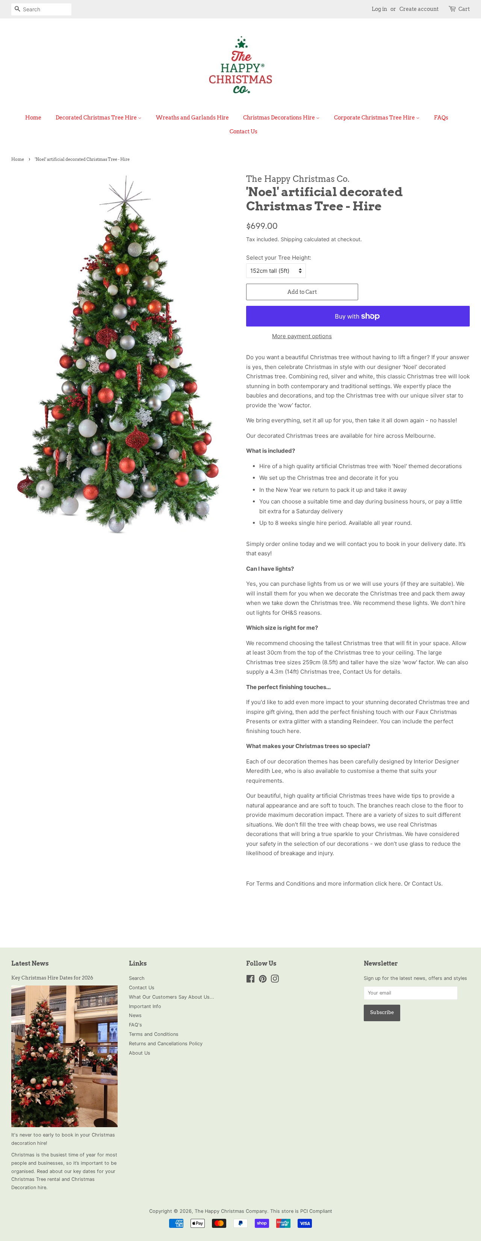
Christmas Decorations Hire (279, 118)
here (293, 731)
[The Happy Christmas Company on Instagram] (275, 980)
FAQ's (135, 1025)
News (135, 1015)
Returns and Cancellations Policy (166, 1043)
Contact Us (243, 131)
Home (33, 118)
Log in (379, 9)
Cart (464, 9)
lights (420, 602)
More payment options (302, 336)
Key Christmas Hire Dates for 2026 (52, 978)
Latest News (30, 963)
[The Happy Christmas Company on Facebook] (250, 980)
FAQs (441, 118)
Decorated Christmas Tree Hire (97, 118)
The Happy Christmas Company (231, 1211)
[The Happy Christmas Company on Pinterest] (263, 980)
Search (137, 978)
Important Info (145, 1006)
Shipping (292, 239)
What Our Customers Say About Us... (171, 997)
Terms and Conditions (153, 1034)
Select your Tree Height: (278, 257)
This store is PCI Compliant (301, 1211)
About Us (139, 1053)
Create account (419, 9)
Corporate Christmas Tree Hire (375, 118)
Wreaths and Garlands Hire (192, 118)
